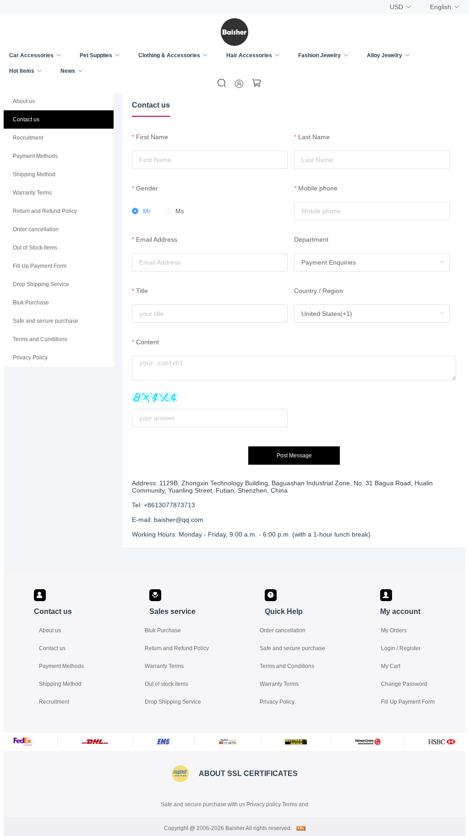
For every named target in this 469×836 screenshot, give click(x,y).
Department (311, 239)
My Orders (394, 630)
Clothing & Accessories (169, 55)
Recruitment (54, 702)
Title (142, 290)
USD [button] (396, 7)
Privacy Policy (277, 702)
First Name (152, 137)
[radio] (141, 211)
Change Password (404, 684)
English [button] (440, 7)
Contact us (52, 648)
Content (147, 342)
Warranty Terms (164, 666)
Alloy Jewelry (384, 55)
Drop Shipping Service (173, 702)
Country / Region (318, 290)
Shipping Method (60, 684)
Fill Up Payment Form (408, 702)
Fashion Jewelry (319, 55)
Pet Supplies (96, 55)
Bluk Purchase (163, 630)
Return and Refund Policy (177, 648)
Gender (147, 188)
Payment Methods (61, 666)
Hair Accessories (249, 55)
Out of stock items (166, 684)
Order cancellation (282, 630)
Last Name (314, 137)
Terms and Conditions (287, 666)
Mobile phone (318, 188)
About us (50, 630)
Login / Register (400, 648)
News (67, 71)
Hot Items (21, 71)
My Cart (390, 666)
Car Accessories (31, 55)
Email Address (156, 239)
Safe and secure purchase (292, 648)
